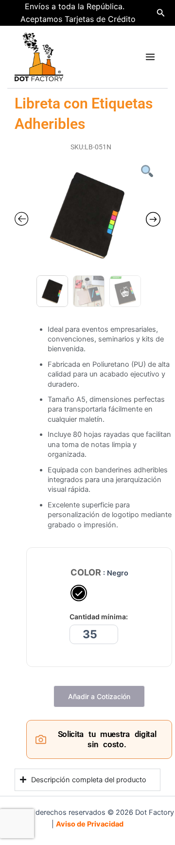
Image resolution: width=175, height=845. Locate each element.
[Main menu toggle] (150, 57)
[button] (161, 13)
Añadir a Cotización (99, 696)
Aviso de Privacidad (89, 824)
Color (85, 572)
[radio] (78, 593)
